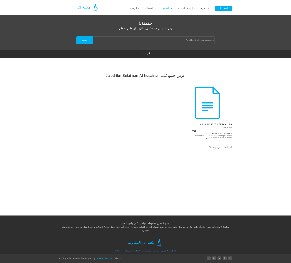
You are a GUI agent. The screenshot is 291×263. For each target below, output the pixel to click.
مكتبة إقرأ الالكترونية (141, 242)
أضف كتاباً (223, 8)
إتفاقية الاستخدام (132, 250)
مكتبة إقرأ (83, 7)
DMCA (118, 250)
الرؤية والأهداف (168, 250)
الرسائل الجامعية (185, 8)
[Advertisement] (102, 177)
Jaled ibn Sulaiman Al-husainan (217, 133)
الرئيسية (133, 8)
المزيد (203, 8)
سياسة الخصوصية (150, 250)
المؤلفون (165, 8)
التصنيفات (149, 8)
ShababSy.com (104, 258)
